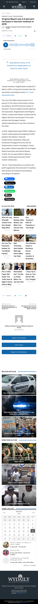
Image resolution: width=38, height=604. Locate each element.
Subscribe (33, 2)
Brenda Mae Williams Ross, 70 (19, 504)
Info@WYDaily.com (21, 593)
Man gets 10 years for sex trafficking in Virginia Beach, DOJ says (28, 307)
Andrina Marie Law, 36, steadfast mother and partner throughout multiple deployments (19, 459)
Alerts (19, 390)
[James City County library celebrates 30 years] (19, 427)
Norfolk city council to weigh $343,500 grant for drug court (9, 307)
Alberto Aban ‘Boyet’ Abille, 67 (19, 483)
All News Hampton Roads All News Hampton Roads (19, 27)
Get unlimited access (12, 2)
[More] (26, 36)
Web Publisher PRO (25, 602)
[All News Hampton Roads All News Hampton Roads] (3, 27)
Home (3, 13)
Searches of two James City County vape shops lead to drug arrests (19, 413)
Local (10, 16)
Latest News (19, 431)
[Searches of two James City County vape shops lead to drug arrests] (19, 406)
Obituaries (18, 455)
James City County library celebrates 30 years (19, 434)
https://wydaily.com (19, 329)
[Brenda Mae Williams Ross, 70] (19, 495)
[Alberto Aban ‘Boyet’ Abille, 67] (19, 474)
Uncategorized (18, 16)
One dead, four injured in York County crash (19, 393)
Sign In (24, 2)
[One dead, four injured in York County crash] (19, 384)
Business (8, 13)
